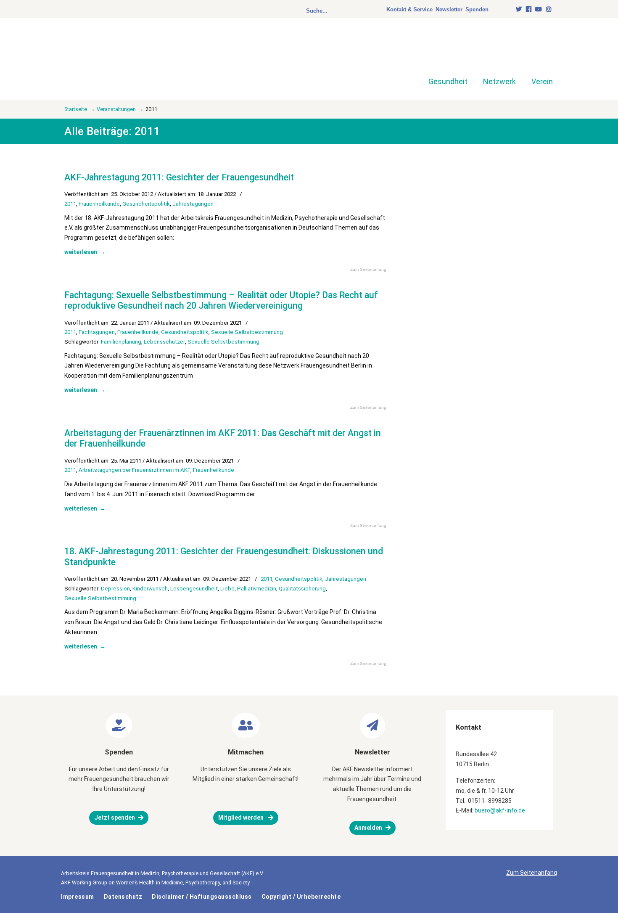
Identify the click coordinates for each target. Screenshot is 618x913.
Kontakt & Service (409, 9)
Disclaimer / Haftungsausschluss (202, 896)
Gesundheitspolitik (146, 204)
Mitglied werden (241, 817)
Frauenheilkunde (99, 204)
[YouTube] (539, 9)
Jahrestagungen (193, 204)
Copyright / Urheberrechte (301, 896)
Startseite (75, 109)
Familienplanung (121, 342)
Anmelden (368, 827)
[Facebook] (529, 9)
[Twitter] (519, 9)
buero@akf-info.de (500, 810)
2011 (70, 204)
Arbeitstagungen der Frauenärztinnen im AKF (134, 470)
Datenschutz (123, 896)
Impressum (77, 896)
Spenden (477, 9)
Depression (115, 588)
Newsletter (449, 9)
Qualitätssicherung (302, 588)
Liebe (227, 588)
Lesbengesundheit (194, 588)
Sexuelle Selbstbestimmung (247, 332)
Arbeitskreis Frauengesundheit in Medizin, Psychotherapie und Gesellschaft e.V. (124, 53)
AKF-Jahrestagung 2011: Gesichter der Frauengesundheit (179, 177)
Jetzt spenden (114, 817)
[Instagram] (549, 9)
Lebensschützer (164, 342)
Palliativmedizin (256, 588)
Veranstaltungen (116, 109)
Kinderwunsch (150, 588)
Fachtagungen (97, 332)
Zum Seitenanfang (368, 269)
